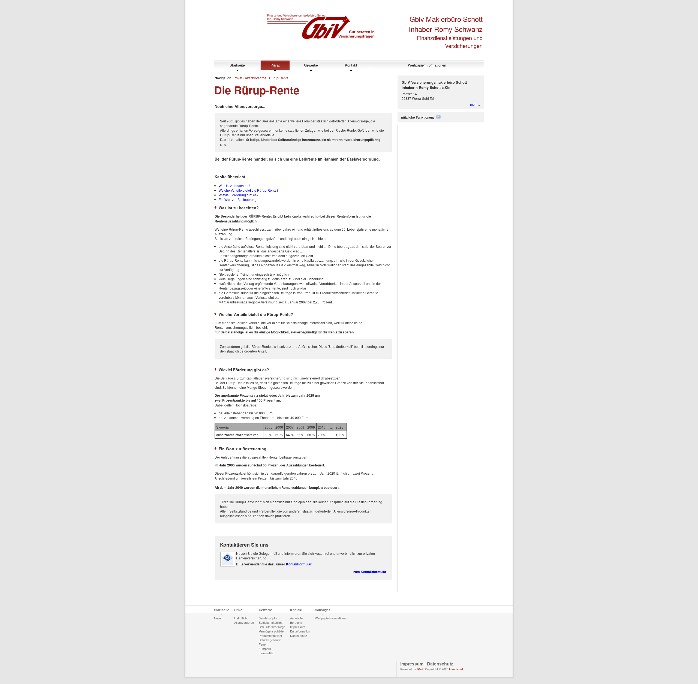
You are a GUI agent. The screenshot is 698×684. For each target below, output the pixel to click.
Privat (275, 65)
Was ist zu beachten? (234, 185)
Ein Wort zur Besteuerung (238, 199)
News (218, 618)
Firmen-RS (266, 653)
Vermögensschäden (272, 631)
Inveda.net (456, 669)
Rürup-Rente (278, 78)
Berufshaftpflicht (269, 618)
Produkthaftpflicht (270, 635)
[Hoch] (215, 207)
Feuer (263, 644)
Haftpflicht (241, 618)
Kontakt (351, 65)
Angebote (296, 618)
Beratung (296, 622)
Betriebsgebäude (270, 640)
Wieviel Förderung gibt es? (238, 194)
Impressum (297, 627)
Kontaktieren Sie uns (244, 544)
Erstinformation (300, 631)
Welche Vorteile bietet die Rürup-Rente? (248, 190)
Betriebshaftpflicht (270, 622)
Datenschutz (298, 635)
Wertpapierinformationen (427, 65)
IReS (420, 669)
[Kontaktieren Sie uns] (227, 565)
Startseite (237, 65)
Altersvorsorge (255, 78)
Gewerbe (311, 65)
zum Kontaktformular (369, 571)
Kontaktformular (298, 564)
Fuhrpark (265, 648)
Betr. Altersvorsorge (272, 627)
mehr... (475, 104)
